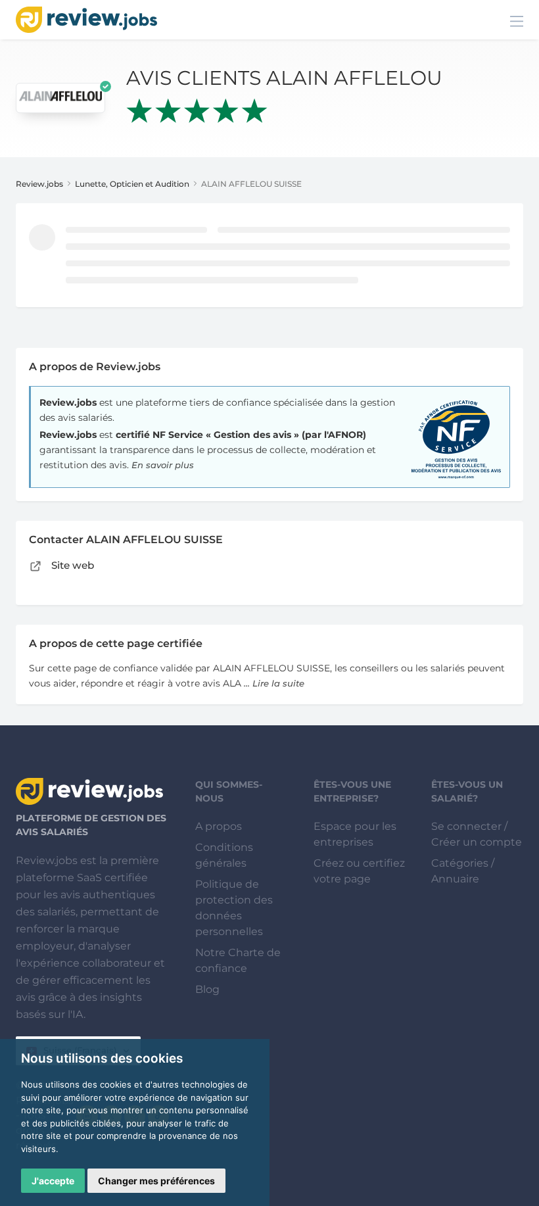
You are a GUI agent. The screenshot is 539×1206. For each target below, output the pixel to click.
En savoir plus (162, 465)
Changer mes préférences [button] (156, 1180)
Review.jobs (39, 184)
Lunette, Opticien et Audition (132, 184)
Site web (71, 565)
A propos (218, 826)
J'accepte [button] (53, 1180)
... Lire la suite (274, 683)
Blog (207, 989)
